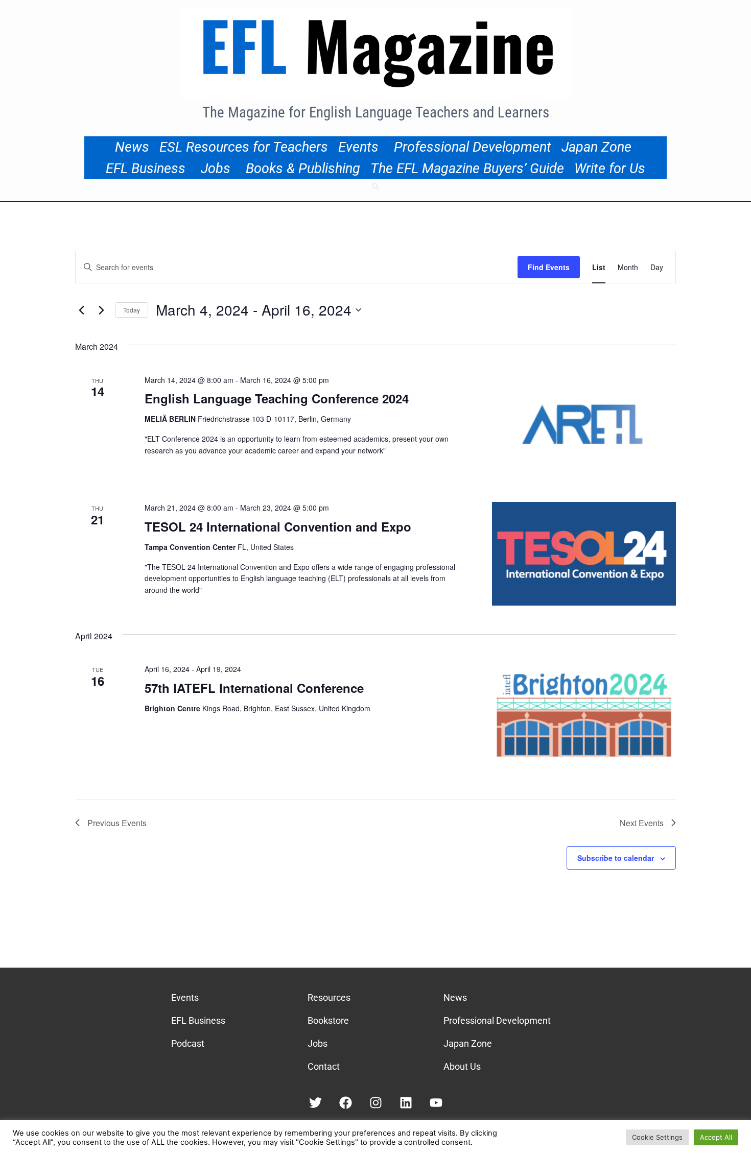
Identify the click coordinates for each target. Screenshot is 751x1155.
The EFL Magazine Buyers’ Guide (467, 168)
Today (131, 309)
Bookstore (328, 1020)
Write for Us (609, 168)
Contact (324, 1066)
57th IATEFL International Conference (254, 687)
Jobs (215, 168)
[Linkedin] (406, 1102)
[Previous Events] (81, 310)
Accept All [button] (716, 1137)
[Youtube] (436, 1102)
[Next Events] (101, 310)
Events (358, 147)
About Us (462, 1066)
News (132, 147)
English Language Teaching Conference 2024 (277, 398)
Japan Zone (596, 147)
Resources (329, 997)
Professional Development (472, 147)
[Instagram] (375, 1102)
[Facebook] (345, 1102)
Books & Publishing (303, 168)
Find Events (549, 267)
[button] (375, 186)
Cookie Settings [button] (657, 1137)
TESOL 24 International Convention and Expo (278, 526)
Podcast (187, 1043)
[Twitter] (315, 1102)
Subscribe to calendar (615, 858)
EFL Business (145, 168)
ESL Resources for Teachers (243, 147)
